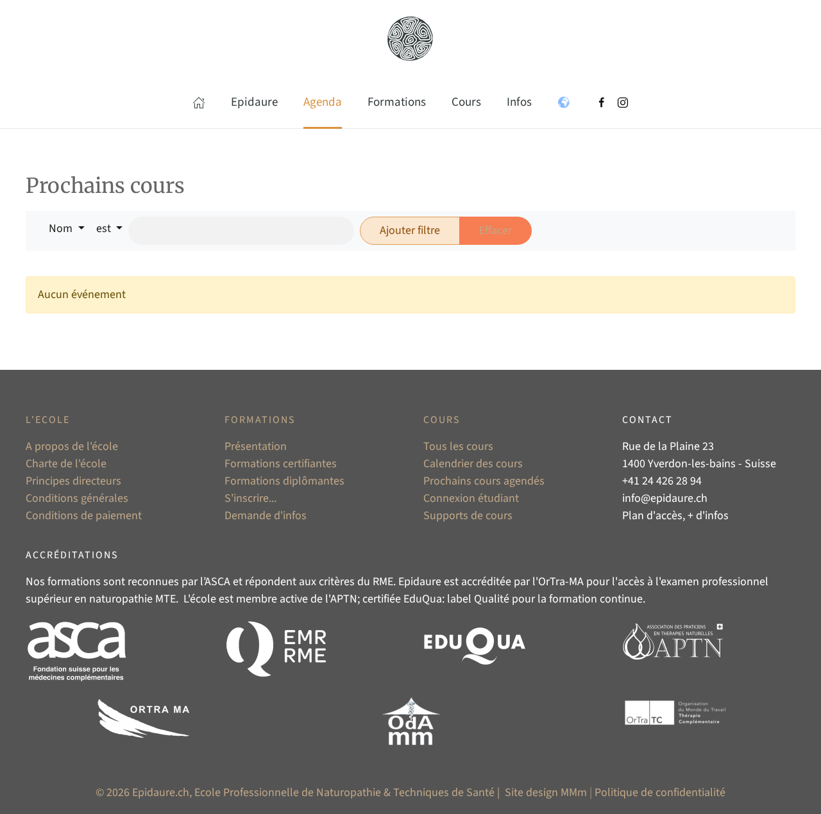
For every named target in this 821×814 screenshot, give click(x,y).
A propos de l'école (72, 446)
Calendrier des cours (473, 464)
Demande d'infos (265, 516)
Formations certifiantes (280, 464)
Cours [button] (466, 102)
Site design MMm (546, 793)
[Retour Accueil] (410, 38)
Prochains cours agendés (484, 481)
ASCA (217, 582)
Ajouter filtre (410, 230)
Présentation (255, 446)
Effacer (495, 230)
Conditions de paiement (84, 516)
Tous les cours (458, 446)
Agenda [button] (322, 102)
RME (383, 582)
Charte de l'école (66, 464)
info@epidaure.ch (664, 498)
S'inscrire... (250, 498)
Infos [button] (519, 102)
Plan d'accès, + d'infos (675, 516)
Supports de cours (467, 516)
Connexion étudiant (471, 498)
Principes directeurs (73, 481)
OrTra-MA (561, 582)
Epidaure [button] (254, 102)
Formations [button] (397, 102)
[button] (198, 102)
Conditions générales (77, 498)
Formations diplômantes (284, 481)
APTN (343, 599)
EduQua (422, 599)
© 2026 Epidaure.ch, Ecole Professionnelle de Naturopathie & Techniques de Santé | (299, 793)
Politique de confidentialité (660, 793)
